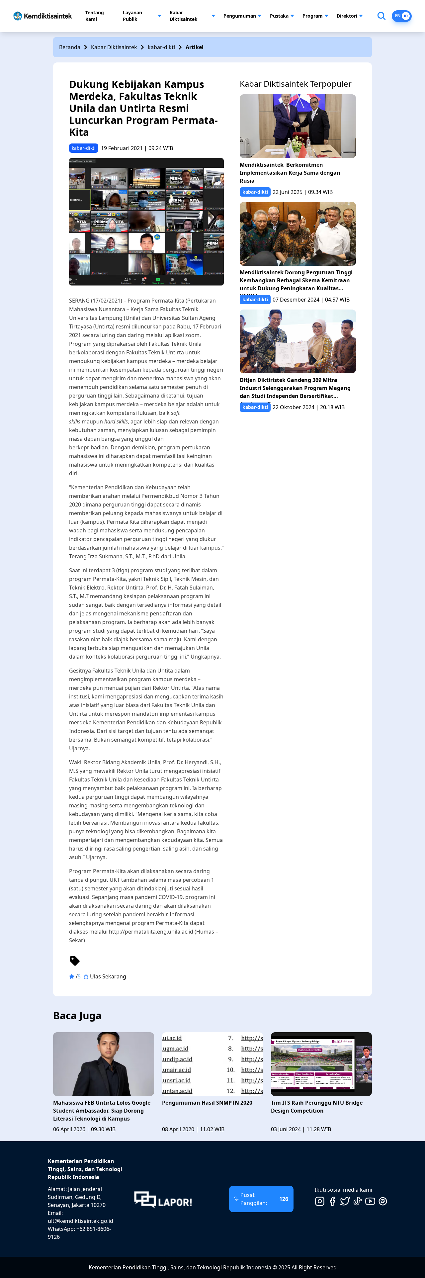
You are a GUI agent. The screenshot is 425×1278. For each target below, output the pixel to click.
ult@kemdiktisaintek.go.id (80, 1221)
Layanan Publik (132, 15)
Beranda (69, 47)
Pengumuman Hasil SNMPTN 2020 (207, 1102)
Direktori (347, 16)
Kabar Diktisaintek (184, 15)
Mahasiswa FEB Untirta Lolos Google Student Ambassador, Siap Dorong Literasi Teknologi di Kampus (101, 1110)
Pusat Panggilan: (264, 1199)
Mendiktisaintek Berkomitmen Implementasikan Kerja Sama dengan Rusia (290, 172)
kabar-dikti (161, 47)
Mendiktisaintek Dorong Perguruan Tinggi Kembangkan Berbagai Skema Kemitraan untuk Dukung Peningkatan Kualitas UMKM (296, 282)
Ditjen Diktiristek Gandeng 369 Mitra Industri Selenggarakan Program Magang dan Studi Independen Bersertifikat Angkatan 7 (295, 389)
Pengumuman (239, 16)
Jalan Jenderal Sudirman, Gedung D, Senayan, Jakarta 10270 (77, 1197)
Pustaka (279, 16)
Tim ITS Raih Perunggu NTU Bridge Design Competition (317, 1106)
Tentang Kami (94, 15)
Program (312, 16)
